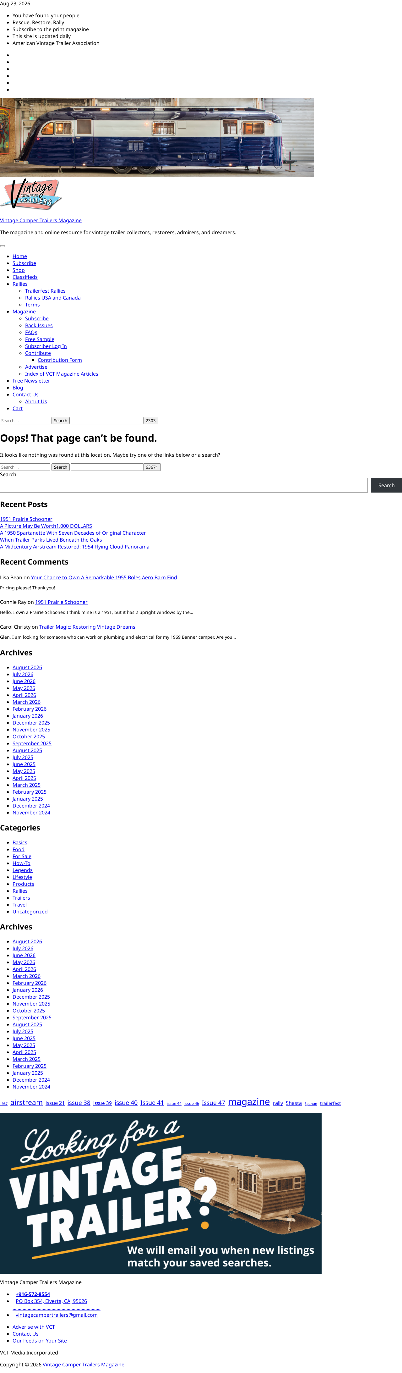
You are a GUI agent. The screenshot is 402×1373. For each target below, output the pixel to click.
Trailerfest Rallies (45, 290)
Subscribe (24, 263)
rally (278, 1102)
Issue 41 (152, 1102)
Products (23, 883)
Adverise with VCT (34, 1326)
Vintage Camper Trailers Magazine (41, 220)
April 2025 (24, 778)
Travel (20, 904)
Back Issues (39, 325)
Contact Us (26, 394)
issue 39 (102, 1103)
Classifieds (25, 276)
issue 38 (79, 1103)
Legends (23, 870)
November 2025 (31, 729)
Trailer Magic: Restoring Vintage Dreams (87, 626)
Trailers (21, 897)
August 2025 (27, 750)
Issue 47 (213, 1103)
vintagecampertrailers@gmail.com (57, 1314)
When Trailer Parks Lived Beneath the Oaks (51, 539)
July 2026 (23, 674)
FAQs (31, 332)
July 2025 (23, 757)
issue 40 (126, 1102)
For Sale (22, 856)
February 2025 (29, 791)
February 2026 (29, 708)
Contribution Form (60, 359)
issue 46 (191, 1103)
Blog (18, 387)
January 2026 (28, 715)
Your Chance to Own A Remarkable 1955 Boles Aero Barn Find (104, 577)
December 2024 (31, 805)
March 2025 (27, 784)
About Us (36, 401)
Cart (18, 408)
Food (18, 849)
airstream (26, 1102)
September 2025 (32, 743)
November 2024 (31, 812)
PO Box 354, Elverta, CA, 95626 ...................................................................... (56, 1304)
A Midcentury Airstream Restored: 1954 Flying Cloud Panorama (74, 546)
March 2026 (27, 701)
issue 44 (174, 1103)
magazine (249, 1101)
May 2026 (24, 688)
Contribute (38, 353)
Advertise (36, 366)
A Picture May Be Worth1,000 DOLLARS (46, 525)
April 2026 (24, 695)
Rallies (20, 283)
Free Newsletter (31, 380)
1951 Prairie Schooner (26, 519)
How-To (21, 863)
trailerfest (330, 1103)
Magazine (24, 311)
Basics (20, 842)
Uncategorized (30, 911)
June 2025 (24, 764)
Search (8, 474)
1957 (4, 1103)
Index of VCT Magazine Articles (61, 373)
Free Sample (39, 339)
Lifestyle (22, 877)
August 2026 (27, 667)
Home (20, 256)
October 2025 (29, 736)
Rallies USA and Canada (53, 297)
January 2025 (28, 798)
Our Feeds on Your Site (40, 1340)
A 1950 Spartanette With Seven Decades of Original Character (73, 532)
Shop (19, 270)
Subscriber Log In (46, 346)
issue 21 (55, 1102)
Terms (32, 304)
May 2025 (24, 771)
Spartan (311, 1103)
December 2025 (31, 722)
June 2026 (24, 681)
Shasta (294, 1102)
